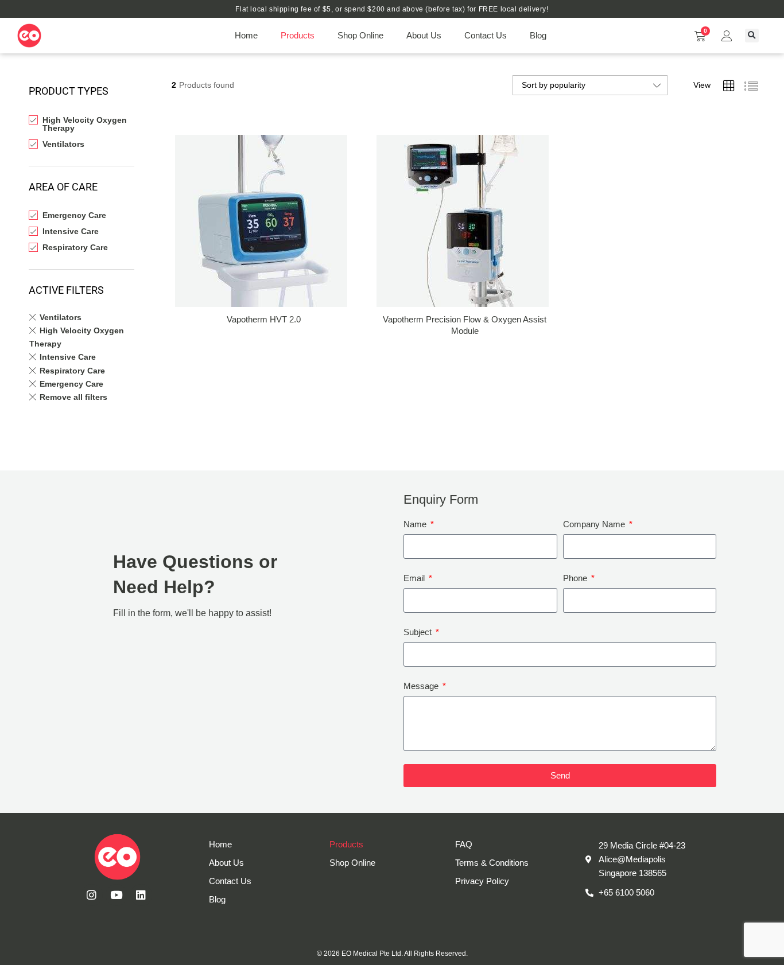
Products (298, 35)
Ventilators (63, 144)
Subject (418, 632)
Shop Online (360, 35)
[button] (752, 35)
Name (416, 524)
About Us (423, 35)
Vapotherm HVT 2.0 (264, 319)
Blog (538, 35)
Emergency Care (74, 215)
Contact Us (485, 35)
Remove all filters (73, 397)
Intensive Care (70, 231)
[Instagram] (92, 895)
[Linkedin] (141, 895)
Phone (576, 578)
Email (415, 578)
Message (422, 686)
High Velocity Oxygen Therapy (84, 124)
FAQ (463, 844)
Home (246, 35)
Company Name (595, 524)
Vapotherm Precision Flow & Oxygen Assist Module (464, 325)
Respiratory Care (75, 247)
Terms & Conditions (492, 862)
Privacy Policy (482, 881)
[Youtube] (116, 895)
